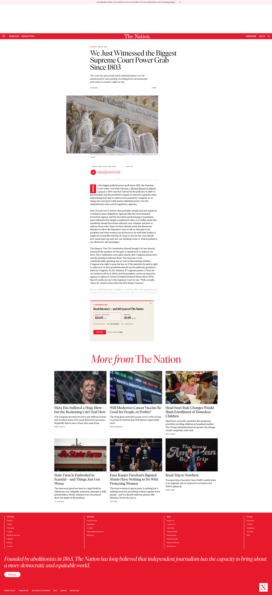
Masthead (90, 524)
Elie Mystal (94, 88)
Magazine (14, 36)
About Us (170, 521)
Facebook (250, 521)
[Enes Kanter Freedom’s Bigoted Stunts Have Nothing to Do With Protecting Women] (136, 454)
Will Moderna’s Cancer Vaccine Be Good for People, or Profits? (135, 410)
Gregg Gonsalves (116, 427)
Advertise (170, 528)
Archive (90, 528)
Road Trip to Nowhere (182, 475)
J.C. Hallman (59, 501)
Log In (262, 36)
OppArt (10, 539)
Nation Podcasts (173, 543)
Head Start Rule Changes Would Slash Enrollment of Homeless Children (190, 412)
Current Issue (92, 521)
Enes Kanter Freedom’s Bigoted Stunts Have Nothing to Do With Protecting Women (134, 479)
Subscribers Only (101, 305)
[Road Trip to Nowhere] (192, 454)
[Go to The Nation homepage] (137, 36)
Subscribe (251, 36)
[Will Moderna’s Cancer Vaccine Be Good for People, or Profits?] (136, 387)
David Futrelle (59, 427)
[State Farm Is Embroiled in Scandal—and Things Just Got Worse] (80, 454)
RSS (248, 535)
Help (55, 591)
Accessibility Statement (41, 591)
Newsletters (28, 36)
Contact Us (171, 524)
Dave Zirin (113, 501)
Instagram (250, 528)
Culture (10, 532)
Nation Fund (74, 591)
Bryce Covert (171, 434)
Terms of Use (23, 591)
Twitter (250, 524)
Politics (93, 47)
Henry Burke (170, 490)
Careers (63, 591)
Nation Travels (172, 539)
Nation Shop (171, 535)
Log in (121, 332)
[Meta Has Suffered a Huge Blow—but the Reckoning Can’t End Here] (80, 387)
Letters (10, 546)
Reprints (90, 535)
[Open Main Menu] (3, 36)
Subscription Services (95, 532)
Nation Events (172, 532)
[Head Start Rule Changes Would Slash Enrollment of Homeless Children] (192, 387)
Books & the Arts (13, 535)
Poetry (9, 543)
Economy (10, 528)
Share (154, 88)
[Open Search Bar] (269, 36)
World (9, 524)
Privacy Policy (169, 2)
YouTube (250, 532)
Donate (12, 574)
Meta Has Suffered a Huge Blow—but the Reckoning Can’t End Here (80, 410)
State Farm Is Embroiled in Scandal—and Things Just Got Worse (77, 479)
